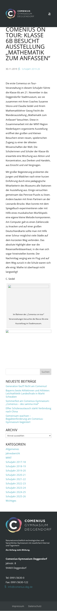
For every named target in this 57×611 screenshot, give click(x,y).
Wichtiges (11, 500)
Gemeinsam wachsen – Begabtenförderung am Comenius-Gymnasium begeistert (24, 419)
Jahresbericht (13, 453)
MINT (9, 457)
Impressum (18, 606)
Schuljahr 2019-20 (31, 68)
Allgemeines (12, 449)
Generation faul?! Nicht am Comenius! (26, 386)
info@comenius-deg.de (20, 586)
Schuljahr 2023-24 (16, 487)
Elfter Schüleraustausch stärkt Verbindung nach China (28, 410)
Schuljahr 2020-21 (16, 474)
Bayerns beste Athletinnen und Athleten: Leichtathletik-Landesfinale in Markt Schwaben (28, 393)
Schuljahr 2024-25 (16, 492)
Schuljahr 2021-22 (16, 479)
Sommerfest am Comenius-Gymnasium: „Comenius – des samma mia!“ (27, 402)
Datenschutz (34, 606)
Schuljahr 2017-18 (16, 462)
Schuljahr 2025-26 (16, 496)
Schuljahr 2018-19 (16, 466)
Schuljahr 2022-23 (16, 483)
